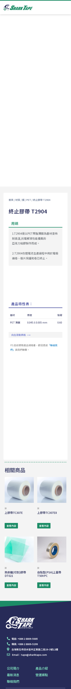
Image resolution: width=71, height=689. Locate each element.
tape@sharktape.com (34, 654)
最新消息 (13, 674)
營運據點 (42, 674)
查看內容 (11, 525)
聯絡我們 (13, 681)
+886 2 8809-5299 (28, 644)
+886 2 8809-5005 (28, 638)
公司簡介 (13, 668)
